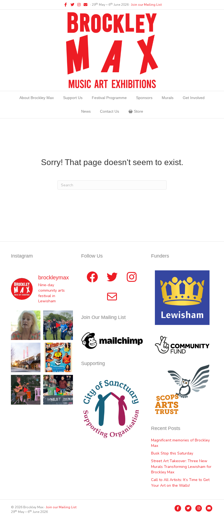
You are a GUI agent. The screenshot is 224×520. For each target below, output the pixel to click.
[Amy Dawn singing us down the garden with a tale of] (25, 389)
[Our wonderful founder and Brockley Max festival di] (25, 325)
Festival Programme (109, 97)
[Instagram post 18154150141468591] (58, 389)
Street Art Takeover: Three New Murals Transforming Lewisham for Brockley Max (181, 466)
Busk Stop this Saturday (172, 453)
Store (138, 111)
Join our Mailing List (146, 4)
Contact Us (109, 111)
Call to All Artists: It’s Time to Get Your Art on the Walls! (180, 482)
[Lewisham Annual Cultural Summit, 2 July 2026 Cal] (25, 357)
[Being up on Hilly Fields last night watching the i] (58, 325)
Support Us (72, 97)
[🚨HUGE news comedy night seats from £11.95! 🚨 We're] (58, 357)
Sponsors (144, 97)
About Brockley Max (36, 97)
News (86, 111)
